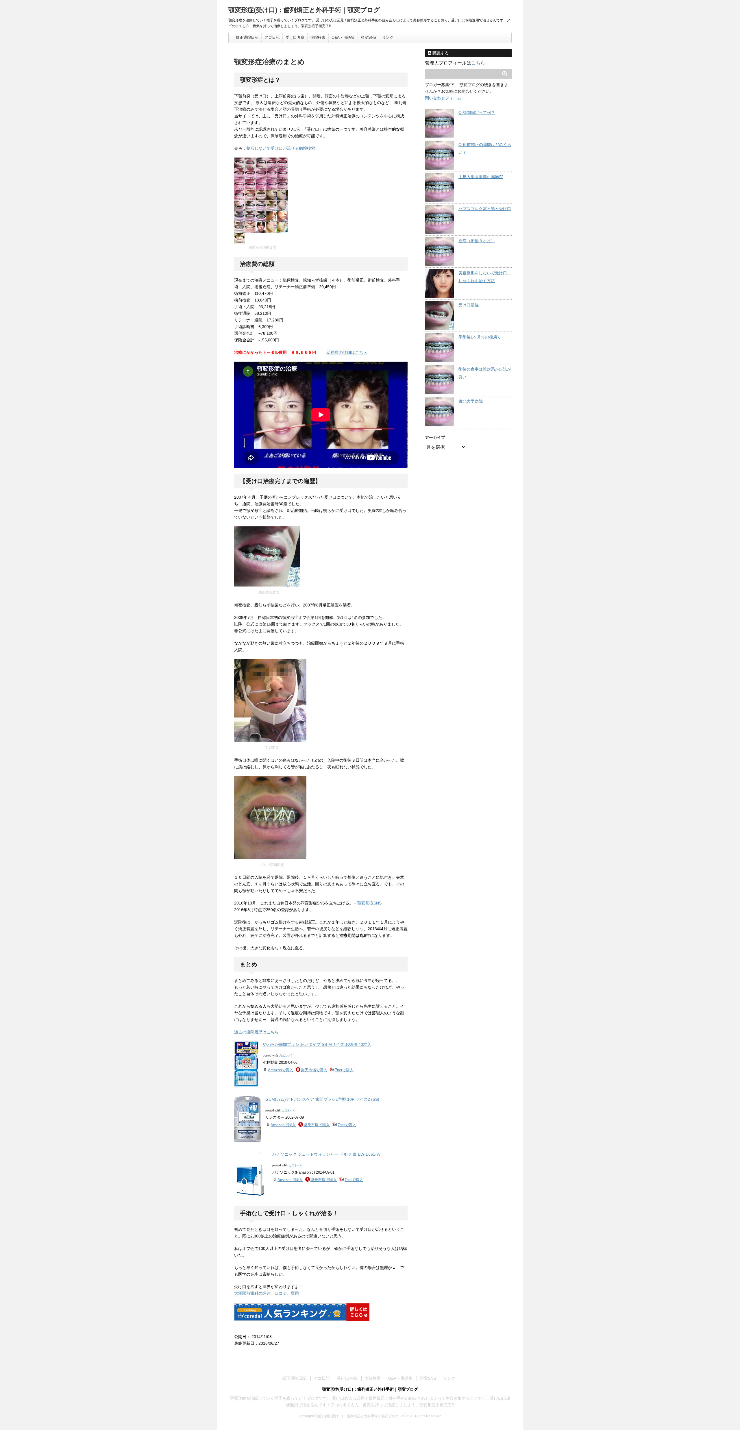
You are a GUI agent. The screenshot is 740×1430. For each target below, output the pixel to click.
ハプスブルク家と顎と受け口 (484, 208)
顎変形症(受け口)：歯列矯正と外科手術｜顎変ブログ (304, 10)
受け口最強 (468, 305)
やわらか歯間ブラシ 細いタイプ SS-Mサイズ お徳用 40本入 (317, 1044)
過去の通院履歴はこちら (256, 1032)
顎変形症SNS (369, 903)
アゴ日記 (272, 37)
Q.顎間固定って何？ (476, 112)
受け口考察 (295, 37)
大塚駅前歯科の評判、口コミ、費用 (266, 1293)
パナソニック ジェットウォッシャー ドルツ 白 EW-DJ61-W (326, 1154)
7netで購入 (344, 1070)
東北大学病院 (470, 401)
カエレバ (285, 1055)
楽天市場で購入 (314, 1070)
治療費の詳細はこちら (347, 352)
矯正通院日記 (247, 37)
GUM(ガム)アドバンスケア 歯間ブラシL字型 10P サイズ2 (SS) (322, 1099)
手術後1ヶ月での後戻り (479, 337)
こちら (478, 62)
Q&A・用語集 (343, 37)
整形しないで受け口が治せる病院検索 (280, 148)
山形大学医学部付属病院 (480, 176)
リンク (387, 37)
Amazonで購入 (280, 1070)
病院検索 (317, 37)
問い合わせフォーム (443, 98)
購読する (440, 53)
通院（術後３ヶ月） (476, 240)
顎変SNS (368, 37)
